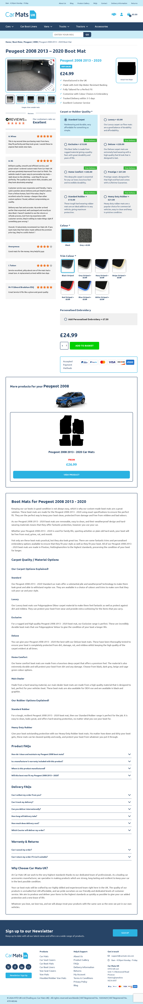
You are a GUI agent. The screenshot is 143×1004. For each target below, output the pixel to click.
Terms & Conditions (83, 978)
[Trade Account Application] (114, 14)
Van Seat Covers (48, 970)
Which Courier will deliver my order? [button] (28, 830)
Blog (71, 3)
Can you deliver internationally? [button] (26, 809)
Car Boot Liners (28, 26)
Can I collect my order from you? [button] (26, 795)
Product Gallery (83, 3)
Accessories (101, 26)
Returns (134, 3)
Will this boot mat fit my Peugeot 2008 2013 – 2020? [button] (35, 775)
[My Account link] (121, 14)
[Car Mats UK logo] (20, 955)
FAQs (95, 3)
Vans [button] (46, 26)
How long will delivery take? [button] (24, 816)
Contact (104, 3)
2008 (35, 42)
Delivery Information (119, 3)
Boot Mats (17, 42)
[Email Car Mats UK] (28, 967)
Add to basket (84, 345)
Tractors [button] (80, 26)
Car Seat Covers (47, 959)
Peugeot (28, 42)
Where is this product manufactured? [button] (28, 768)
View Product (71, 474)
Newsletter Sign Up (18, 975)
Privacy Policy (80, 981)
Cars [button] (8, 26)
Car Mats (44, 956)
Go (87, 34)
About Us (62, 3)
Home (8, 42)
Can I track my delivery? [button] (22, 802)
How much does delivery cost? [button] (25, 823)
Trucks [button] (62, 26)
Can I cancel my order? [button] (21, 849)
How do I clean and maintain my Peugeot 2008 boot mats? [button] (37, 754)
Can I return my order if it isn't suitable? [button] (29, 857)
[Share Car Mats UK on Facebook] (15, 967)
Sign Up (125, 932)
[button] (51, 62)
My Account (79, 974)
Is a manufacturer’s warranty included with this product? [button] (37, 761)
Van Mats (44, 974)
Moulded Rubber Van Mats (53, 978)
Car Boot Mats (47, 963)
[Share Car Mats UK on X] (8, 967)
